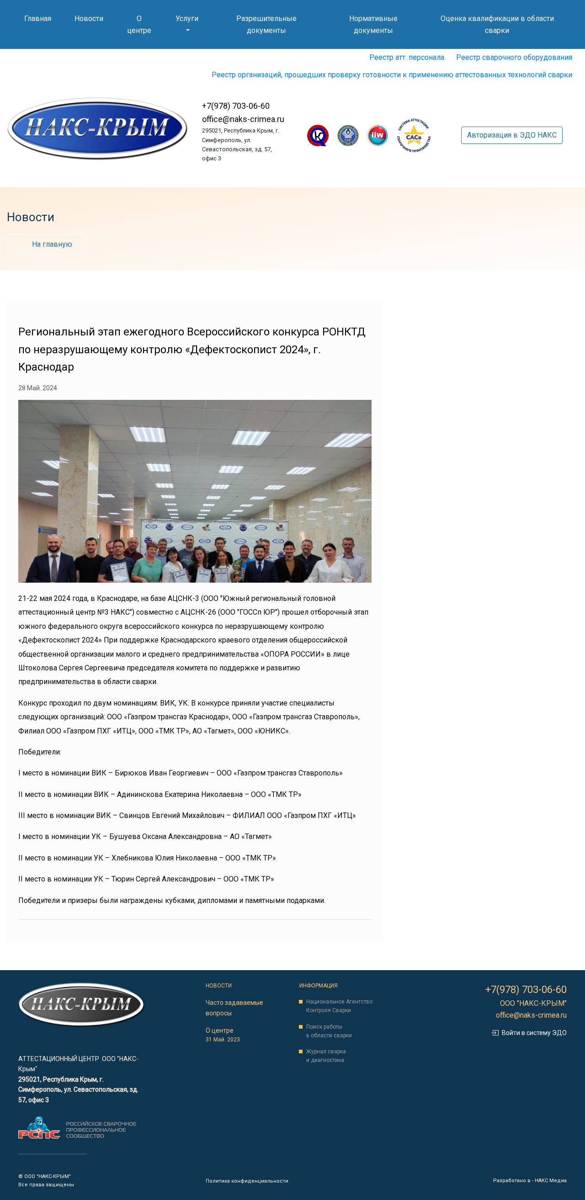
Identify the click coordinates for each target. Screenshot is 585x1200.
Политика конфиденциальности (247, 1181)
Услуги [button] (187, 18)
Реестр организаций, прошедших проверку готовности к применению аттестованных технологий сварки (392, 74)
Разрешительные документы (274, 24)
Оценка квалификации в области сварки (497, 24)
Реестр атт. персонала (406, 57)
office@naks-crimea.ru (243, 119)
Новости (90, 18)
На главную (51, 244)
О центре (141, 24)
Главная (39, 18)
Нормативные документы (382, 24)
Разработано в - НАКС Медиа (530, 1181)
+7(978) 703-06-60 (236, 106)
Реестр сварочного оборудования (514, 57)
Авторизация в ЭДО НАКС (512, 135)
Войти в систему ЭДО (534, 1032)
